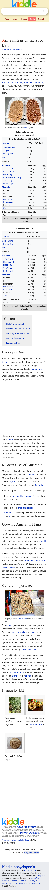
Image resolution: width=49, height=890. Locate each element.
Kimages (23, 19)
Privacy (32, 880)
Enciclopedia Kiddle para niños (27, 883)
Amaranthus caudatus (12, 82)
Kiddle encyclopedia (26, 826)
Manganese (8, 199)
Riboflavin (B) (9, 171)
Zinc (5, 208)
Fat (3, 157)
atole (34, 632)
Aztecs (5, 362)
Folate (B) (8, 183)
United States (8, 567)
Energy (5, 143)
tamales (15, 632)
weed (10, 439)
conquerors (37, 368)
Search (44, 11)
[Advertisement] (24, 29)
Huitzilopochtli (29, 649)
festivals (39, 484)
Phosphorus (8, 202)
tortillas (23, 632)
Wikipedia (41, 875)
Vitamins (6, 165)
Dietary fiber (8, 153)
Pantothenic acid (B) (12, 177)
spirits (28, 675)
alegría (11, 481)
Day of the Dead (16, 672)
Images (14, 19)
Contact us (6, 883)
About (23, 880)
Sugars (6, 150)
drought (42, 540)
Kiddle (4, 880)
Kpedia (32, 19)
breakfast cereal (25, 507)
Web (7, 19)
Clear (39, 11)
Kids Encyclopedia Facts (12, 49)
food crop (32, 474)
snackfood (23, 618)
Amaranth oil (10, 512)
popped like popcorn (22, 495)
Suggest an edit (31, 852)
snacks (15, 675)
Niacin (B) (8, 174)
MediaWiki (35, 878)
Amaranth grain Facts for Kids (15, 839)
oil (10, 515)
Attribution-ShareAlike (29, 832)
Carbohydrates (9, 147)
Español (41, 19)
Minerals (6, 187)
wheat (26, 127)
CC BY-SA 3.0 (30, 870)
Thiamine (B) (9, 168)
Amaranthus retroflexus (35, 560)
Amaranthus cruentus (33, 82)
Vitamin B (7, 180)
